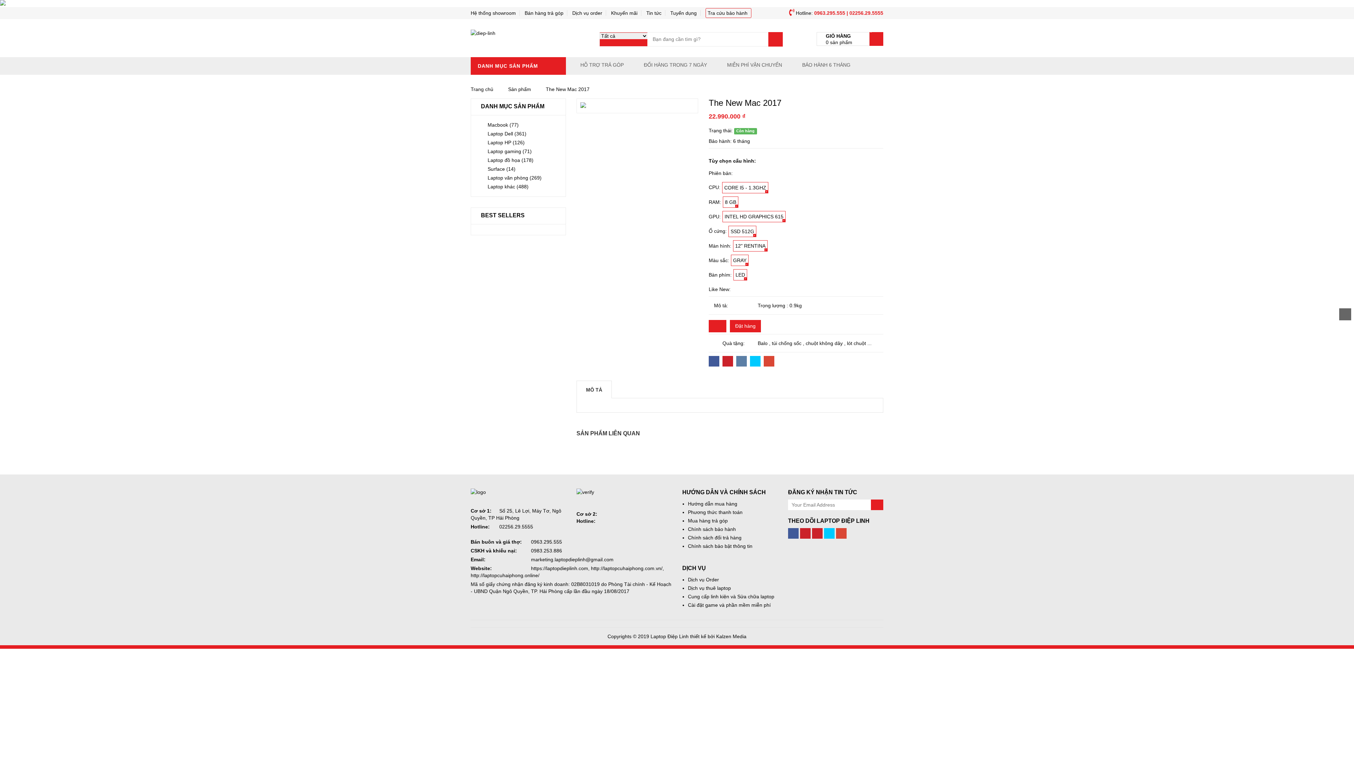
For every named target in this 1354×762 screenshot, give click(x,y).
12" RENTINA (750, 246)
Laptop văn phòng (515, 178)
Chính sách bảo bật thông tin (720, 546)
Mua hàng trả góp (708, 521)
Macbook (503, 125)
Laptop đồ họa (510, 160)
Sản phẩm (519, 89)
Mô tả (594, 390)
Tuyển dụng (683, 13)
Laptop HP (506, 142)
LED (740, 275)
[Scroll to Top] (1345, 314)
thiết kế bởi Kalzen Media (718, 636)
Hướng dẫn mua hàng (712, 504)
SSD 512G (742, 231)
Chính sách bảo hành (712, 529)
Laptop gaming (510, 151)
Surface (502, 169)
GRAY (739, 260)
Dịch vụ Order (703, 579)
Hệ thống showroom (493, 13)
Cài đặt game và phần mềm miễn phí (729, 605)
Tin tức (653, 13)
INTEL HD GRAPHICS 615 (754, 216)
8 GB (730, 202)
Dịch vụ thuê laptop (709, 588)
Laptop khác (508, 186)
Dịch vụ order (587, 13)
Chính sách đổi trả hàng (715, 537)
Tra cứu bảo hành (728, 13)
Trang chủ (482, 89)
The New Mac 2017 (568, 89)
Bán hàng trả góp (544, 13)
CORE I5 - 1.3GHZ (745, 187)
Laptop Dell (507, 134)
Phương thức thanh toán (715, 512)
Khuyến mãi (624, 13)
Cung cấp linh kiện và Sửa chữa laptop (731, 596)
